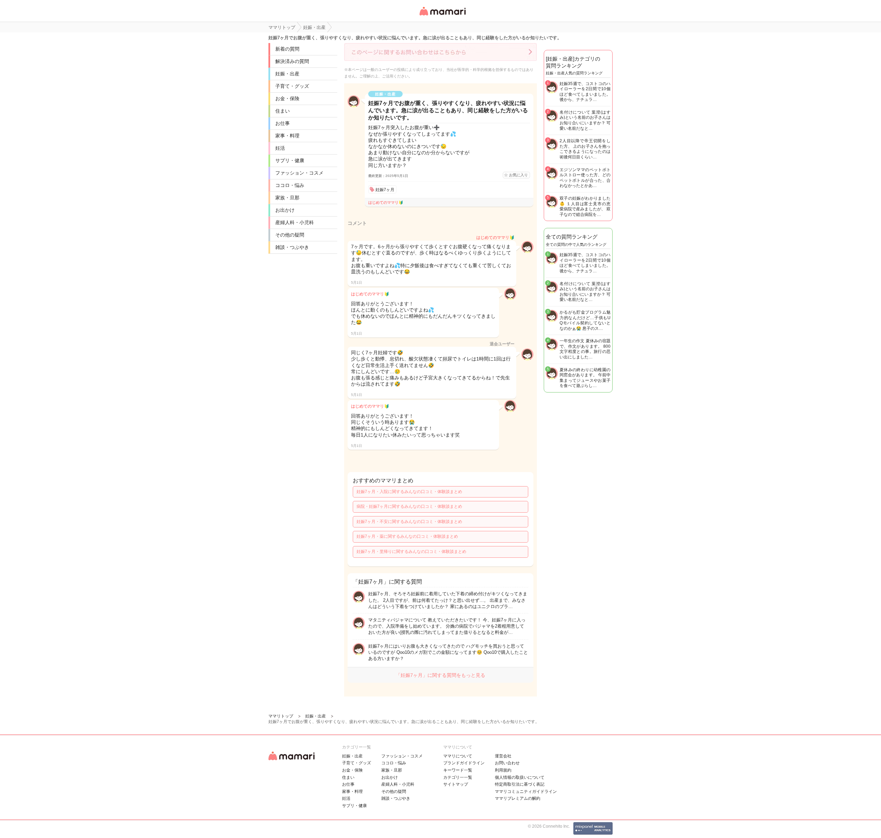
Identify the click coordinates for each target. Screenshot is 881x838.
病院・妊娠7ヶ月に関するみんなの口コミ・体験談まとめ (409, 506)
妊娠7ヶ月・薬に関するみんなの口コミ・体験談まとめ (407, 536)
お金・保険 (287, 98)
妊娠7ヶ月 (384, 189)
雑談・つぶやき (292, 247)
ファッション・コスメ (299, 173)
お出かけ (285, 210)
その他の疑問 (289, 235)
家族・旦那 (287, 197)
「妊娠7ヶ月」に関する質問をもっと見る (440, 675)
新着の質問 (287, 49)
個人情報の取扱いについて (519, 777)
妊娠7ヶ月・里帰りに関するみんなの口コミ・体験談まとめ (411, 551)
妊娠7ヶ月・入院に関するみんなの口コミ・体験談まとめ (409, 491)
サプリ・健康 (289, 160)
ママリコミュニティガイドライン (526, 791)
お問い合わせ (507, 763)
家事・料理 (287, 135)
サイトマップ (455, 784)
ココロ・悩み (289, 185)
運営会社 (503, 756)
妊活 (280, 148)
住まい (282, 111)
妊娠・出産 (287, 73)
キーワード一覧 (457, 770)
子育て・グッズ (292, 86)
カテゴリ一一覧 (457, 777)
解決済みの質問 (292, 61)
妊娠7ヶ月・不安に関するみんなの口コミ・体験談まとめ (409, 521)
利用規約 (503, 770)
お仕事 (282, 123)
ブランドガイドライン (464, 763)
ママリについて (457, 756)
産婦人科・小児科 (294, 222)
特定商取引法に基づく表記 (519, 784)
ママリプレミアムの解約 (517, 798)
